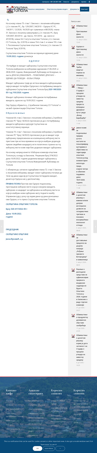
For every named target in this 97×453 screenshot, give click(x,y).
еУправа (54, 426)
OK (37, 448)
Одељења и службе (36, 413)
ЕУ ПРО (77, 418)
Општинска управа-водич (36, 429)
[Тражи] (8, 19)
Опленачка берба (13, 429)
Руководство (34, 401)
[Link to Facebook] (89, 2)
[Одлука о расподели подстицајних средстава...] (2, 226)
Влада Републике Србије (58, 402)
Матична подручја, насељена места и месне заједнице (36, 420)
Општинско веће (35, 409)
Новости (66, 2)
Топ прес (9, 425)
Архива (83, 2)
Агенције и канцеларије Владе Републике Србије (58, 418)
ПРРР (76, 423)
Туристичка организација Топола (14, 415)
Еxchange (77, 414)
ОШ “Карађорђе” (12, 409)
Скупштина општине (37, 405)
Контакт (9, 401)
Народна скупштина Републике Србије (59, 409)
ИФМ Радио (10, 421)
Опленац (9, 405)
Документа (75, 2)
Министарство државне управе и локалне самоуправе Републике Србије (82, 405)
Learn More (49, 448)
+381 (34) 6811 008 (55, 2)
